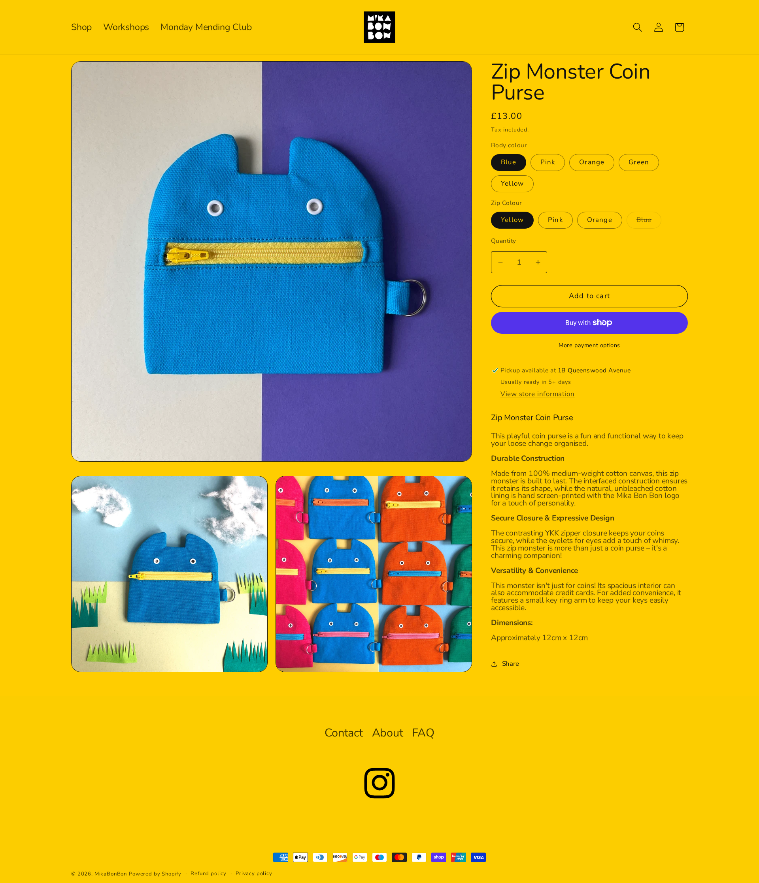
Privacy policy (254, 873)
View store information (537, 393)
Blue (508, 162)
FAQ (423, 732)
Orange (591, 162)
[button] (637, 27)
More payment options (589, 345)
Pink (547, 162)
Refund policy (209, 873)
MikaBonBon (110, 873)
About (387, 732)
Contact (344, 732)
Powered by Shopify (155, 873)
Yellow (512, 183)
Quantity (503, 241)
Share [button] (510, 663)
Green (639, 162)
